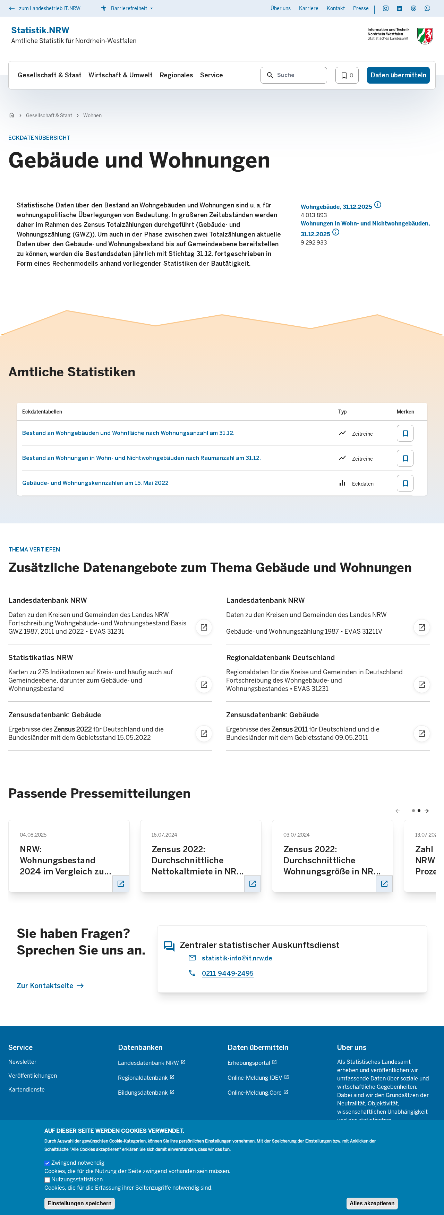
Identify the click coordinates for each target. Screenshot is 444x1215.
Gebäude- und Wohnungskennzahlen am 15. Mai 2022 (95, 483)
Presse (361, 8)
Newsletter (22, 1062)
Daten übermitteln (258, 1047)
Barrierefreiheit (127, 8)
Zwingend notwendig (77, 1162)
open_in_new (121, 884)
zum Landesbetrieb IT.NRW (44, 9)
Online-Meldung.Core (255, 1092)
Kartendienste (26, 1089)
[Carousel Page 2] (419, 810)
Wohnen (92, 115)
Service (20, 1047)
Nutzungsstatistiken (77, 1179)
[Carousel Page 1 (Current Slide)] (413, 810)
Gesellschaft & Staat (49, 115)
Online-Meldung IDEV (255, 1077)
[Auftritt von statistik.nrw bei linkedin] (399, 8)
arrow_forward (426, 811)
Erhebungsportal (249, 1063)
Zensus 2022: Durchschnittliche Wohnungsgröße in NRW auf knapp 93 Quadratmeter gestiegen (332, 860)
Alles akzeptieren (372, 1203)
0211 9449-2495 (228, 973)
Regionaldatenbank (143, 1077)
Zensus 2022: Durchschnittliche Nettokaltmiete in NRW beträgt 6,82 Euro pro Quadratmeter (198, 860)
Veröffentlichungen (32, 1075)
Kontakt (336, 8)
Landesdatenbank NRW (148, 1063)
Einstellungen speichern (80, 1203)
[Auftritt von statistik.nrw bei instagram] (385, 8)
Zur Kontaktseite (45, 986)
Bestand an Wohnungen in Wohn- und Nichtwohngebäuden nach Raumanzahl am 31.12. (141, 458)
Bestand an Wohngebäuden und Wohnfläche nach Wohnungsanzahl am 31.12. (128, 433)
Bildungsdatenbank (143, 1092)
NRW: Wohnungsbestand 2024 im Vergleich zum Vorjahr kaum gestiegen (68, 860)
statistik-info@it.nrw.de (237, 958)
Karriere (308, 8)
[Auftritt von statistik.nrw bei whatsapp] (427, 8)
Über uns (281, 8)
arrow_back (397, 811)
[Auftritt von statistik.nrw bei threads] (413, 8)
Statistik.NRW (40, 30)
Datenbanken (140, 1047)
